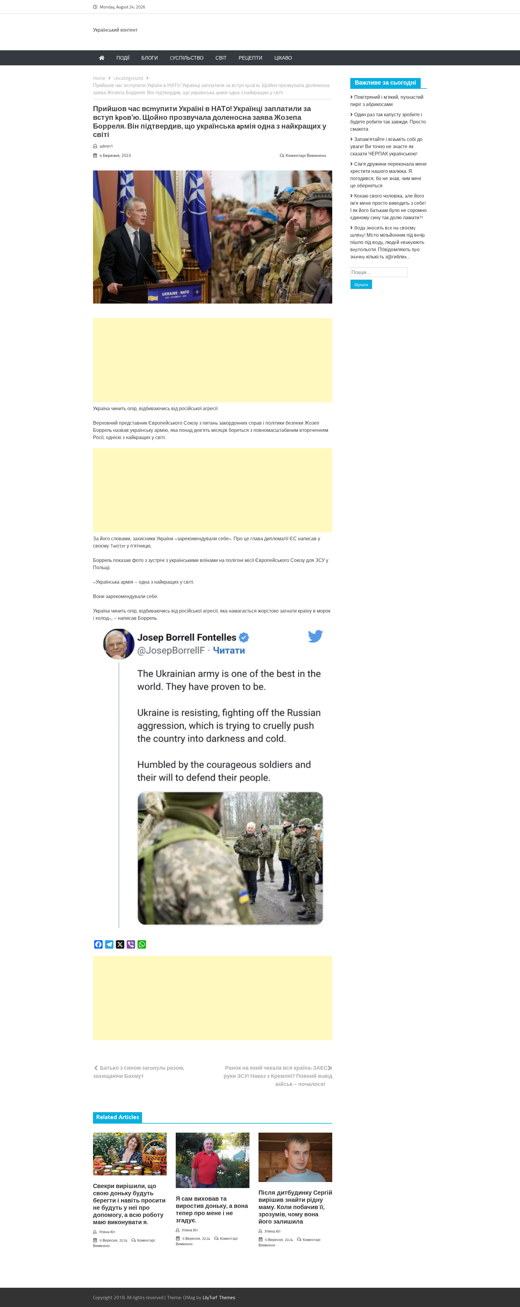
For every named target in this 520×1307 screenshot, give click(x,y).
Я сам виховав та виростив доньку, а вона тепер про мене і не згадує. (212, 1210)
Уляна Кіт (107, 1232)
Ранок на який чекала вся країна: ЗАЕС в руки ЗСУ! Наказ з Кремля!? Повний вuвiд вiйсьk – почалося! (278, 1076)
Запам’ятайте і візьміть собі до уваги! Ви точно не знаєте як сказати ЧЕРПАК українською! (386, 146)
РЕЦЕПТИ (250, 57)
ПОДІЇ (122, 57)
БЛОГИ (149, 57)
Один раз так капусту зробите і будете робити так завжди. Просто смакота (388, 122)
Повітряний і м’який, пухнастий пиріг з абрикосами (386, 100)
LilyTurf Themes (219, 1297)
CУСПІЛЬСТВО (186, 57)
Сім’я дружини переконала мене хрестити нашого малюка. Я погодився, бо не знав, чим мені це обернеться (388, 174)
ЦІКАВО (283, 57)
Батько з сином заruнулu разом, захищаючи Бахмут (138, 1072)
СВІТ (221, 57)
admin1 (106, 146)
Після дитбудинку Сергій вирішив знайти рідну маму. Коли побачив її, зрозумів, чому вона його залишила (295, 1207)
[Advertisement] (212, 360)
